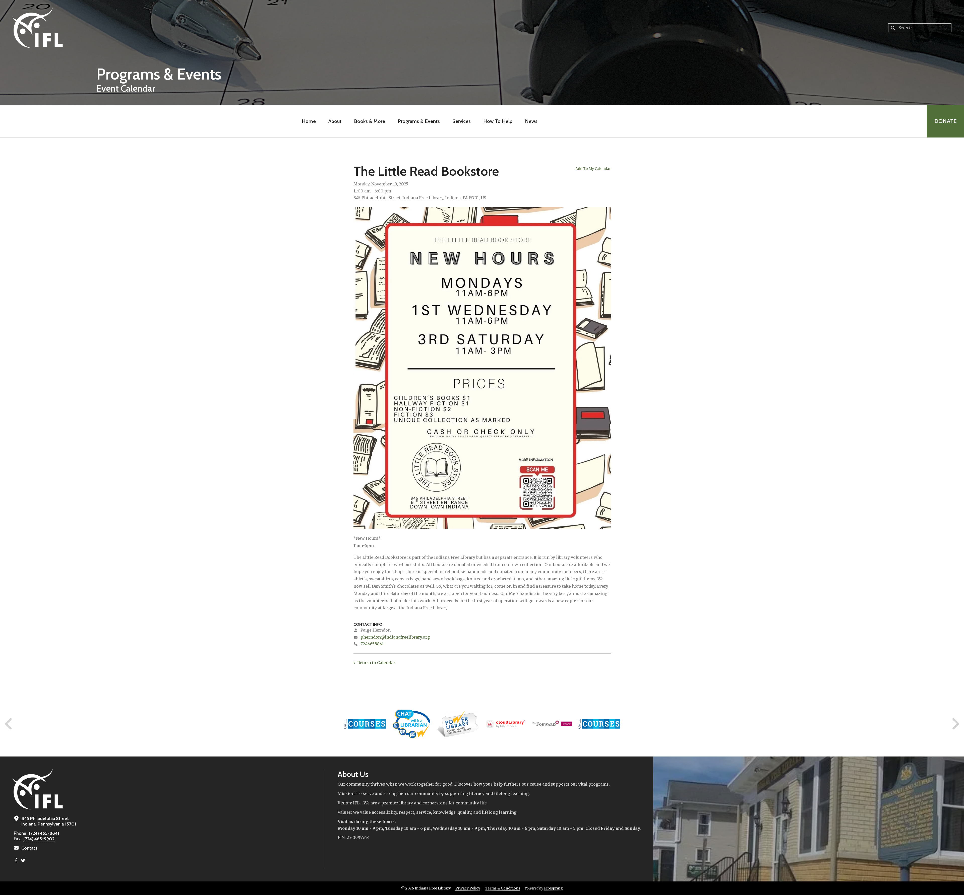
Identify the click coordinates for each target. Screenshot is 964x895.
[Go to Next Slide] (955, 723)
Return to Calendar (376, 662)
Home (309, 121)
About (334, 121)
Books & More (369, 121)
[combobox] (919, 27)
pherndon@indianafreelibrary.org (395, 637)
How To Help (497, 121)
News (531, 121)
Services (461, 121)
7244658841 (372, 643)
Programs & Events (419, 121)
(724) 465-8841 (44, 833)
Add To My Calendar (593, 168)
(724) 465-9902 (38, 839)
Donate (945, 121)
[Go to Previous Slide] (9, 723)
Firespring (553, 888)
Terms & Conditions (502, 888)
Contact (29, 848)
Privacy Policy (467, 888)
